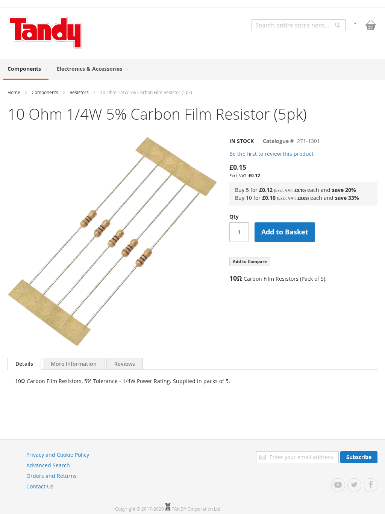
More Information (74, 363)
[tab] (24, 364)
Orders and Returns (51, 475)
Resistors (79, 92)
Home (14, 92)
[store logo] (45, 32)
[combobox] (299, 25)
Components (45, 92)
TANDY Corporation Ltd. (196, 509)
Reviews (124, 363)
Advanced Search (48, 465)
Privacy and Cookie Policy (57, 454)
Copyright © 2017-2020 (140, 509)
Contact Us (39, 486)
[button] (355, 22)
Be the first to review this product (271, 153)
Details (24, 363)
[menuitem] (26, 69)
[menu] (192, 69)
